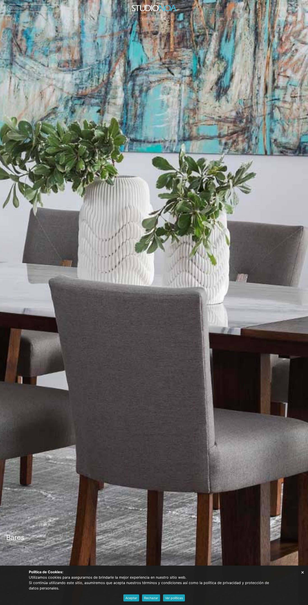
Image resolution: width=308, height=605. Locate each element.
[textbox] (33, 8)
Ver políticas (174, 598)
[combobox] (33, 8)
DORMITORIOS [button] (153, 19)
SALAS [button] (11, 19)
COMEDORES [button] (78, 19)
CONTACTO (289, 19)
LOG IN (279, 8)
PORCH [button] (222, 19)
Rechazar (151, 598)
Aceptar (131, 598)
